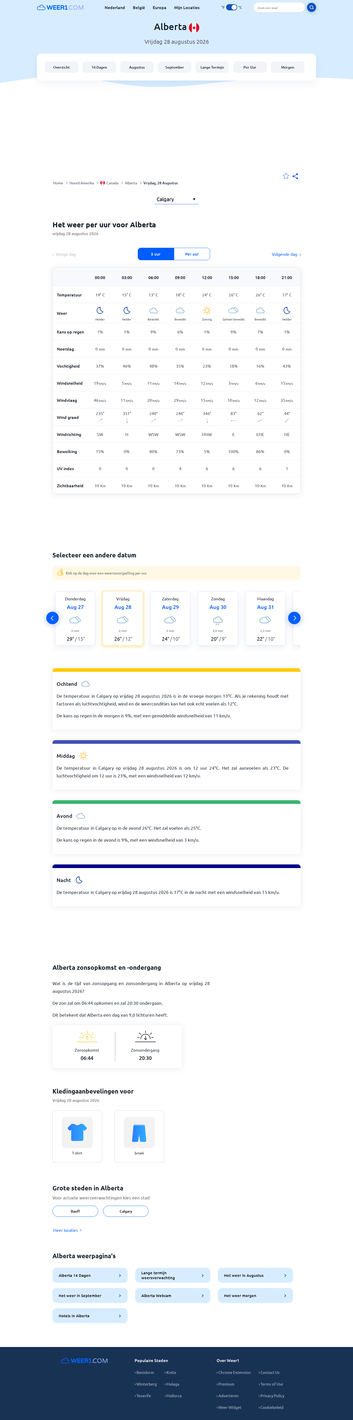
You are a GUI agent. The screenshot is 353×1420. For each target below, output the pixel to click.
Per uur (192, 254)
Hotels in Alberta (74, 1315)
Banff (75, 1211)
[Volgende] (294, 618)
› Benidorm (144, 1372)
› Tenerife (143, 1395)
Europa (159, 7)
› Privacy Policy (271, 1395)
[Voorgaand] (52, 618)
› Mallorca (173, 1395)
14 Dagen (99, 67)
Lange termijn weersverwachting (158, 1275)
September (174, 67)
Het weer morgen (240, 1295)
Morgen (287, 67)
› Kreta (170, 1372)
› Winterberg (146, 1383)
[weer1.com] (60, 7)
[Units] (231, 7)
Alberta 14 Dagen (75, 1275)
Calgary (126, 1211)
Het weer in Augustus (244, 1275)
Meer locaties (65, 1230)
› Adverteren (228, 1395)
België (139, 7)
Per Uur (249, 67)
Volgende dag (284, 254)
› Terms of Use (271, 1383)
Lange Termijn (212, 67)
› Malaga (172, 1383)
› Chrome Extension (234, 1372)
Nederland (115, 7)
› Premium (225, 1383)
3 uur (155, 254)
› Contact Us (269, 1372)
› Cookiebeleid (271, 1407)
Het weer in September (80, 1295)
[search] (311, 7)
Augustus (137, 67)
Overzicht (61, 67)
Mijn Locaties (186, 7)
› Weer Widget (229, 1407)
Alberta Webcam (156, 1295)
